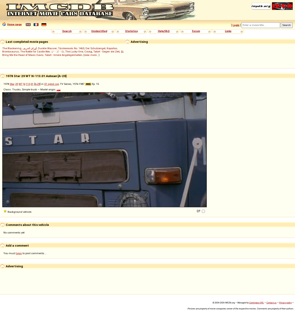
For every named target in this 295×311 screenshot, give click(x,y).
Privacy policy (285, 302)
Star (12, 84)
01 (32, 84)
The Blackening (11, 48)
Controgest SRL (256, 302)
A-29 (37, 84)
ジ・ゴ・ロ (57, 51)
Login (236, 25)
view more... (91, 55)
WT (21, 84)
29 (16, 84)
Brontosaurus (10, 51)
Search (67, 31)
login (19, 253)
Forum (196, 31)
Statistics (131, 31)
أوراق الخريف (30, 48)
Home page (14, 24)
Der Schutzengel (95, 48)
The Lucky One (74, 51)
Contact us (271, 302)
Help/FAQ (164, 31)
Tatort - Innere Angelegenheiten (63, 55)
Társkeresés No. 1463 (71, 48)
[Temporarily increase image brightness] (199, 210)
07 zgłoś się (51, 84)
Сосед (88, 51)
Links (228, 31)
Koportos (112, 48)
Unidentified (99, 31)
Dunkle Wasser (47, 48)
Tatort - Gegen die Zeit (106, 51)
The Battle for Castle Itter (35, 51)
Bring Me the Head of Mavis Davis (22, 55)
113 (28, 84)
